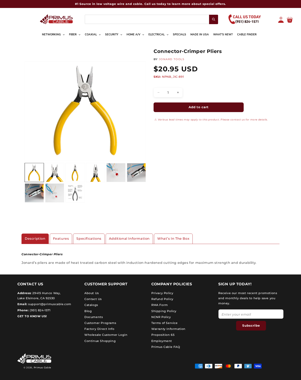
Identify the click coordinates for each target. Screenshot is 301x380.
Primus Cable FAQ (165, 347)
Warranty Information (168, 329)
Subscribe (251, 325)
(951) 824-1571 (40, 310)
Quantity (160, 84)
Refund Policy (162, 299)
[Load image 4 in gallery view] (95, 172)
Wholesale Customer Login (105, 335)
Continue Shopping (100, 341)
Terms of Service (164, 323)
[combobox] (151, 19)
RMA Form (159, 305)
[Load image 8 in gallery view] (54, 192)
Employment (161, 341)
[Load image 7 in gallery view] (34, 192)
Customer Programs (100, 323)
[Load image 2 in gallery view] (54, 172)
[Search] (213, 19)
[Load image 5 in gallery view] (116, 172)
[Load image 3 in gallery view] (75, 172)
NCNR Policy (161, 317)
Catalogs (91, 305)
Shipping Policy (164, 311)
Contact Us (93, 299)
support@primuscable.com (49, 304)
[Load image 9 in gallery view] (75, 192)
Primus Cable (42, 367)
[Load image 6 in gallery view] (136, 172)
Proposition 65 (162, 335)
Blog (88, 311)
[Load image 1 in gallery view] (34, 172)
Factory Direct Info (99, 329)
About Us (91, 293)
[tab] (35, 239)
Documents (93, 317)
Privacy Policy (162, 293)
